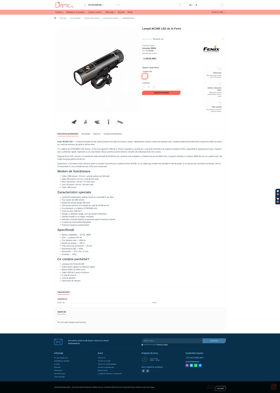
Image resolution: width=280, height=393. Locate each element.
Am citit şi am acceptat (155, 344)
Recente (121, 12)
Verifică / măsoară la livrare (214, 89)
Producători (58, 370)
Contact (57, 364)
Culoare (147, 71)
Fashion (58, 12)
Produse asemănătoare (113, 134)
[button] (278, 200)
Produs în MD (217, 12)
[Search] (180, 5)
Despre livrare (103, 370)
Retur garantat (216, 107)
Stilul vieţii (109, 12)
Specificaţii (85, 134)
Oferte (130, 12)
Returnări (57, 367)
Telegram (191, 365)
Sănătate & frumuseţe (75, 12)
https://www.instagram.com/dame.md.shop (147, 371)
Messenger (200, 365)
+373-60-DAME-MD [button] (194, 358)
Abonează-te (214, 341)
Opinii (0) (96, 134)
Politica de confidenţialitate (107, 364)
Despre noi (101, 358)
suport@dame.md (192, 361)
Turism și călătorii (75, 18)
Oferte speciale (59, 377)
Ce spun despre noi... (61, 358)
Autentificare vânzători (62, 361)
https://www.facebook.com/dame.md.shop (143, 371)
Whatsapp (195, 365)
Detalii (152, 387)
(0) (162, 39)
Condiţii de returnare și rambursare (110, 373)
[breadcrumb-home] (55, 18)
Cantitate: (146, 83)
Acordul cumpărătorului (106, 367)
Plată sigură (217, 73)
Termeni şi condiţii (162, 344)
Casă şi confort (94, 12)
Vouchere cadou (59, 373)
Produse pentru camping (91, 18)
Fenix (152, 45)
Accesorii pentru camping (110, 18)
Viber (187, 365)
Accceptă (220, 388)
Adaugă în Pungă (161, 93)
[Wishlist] (222, 39)
